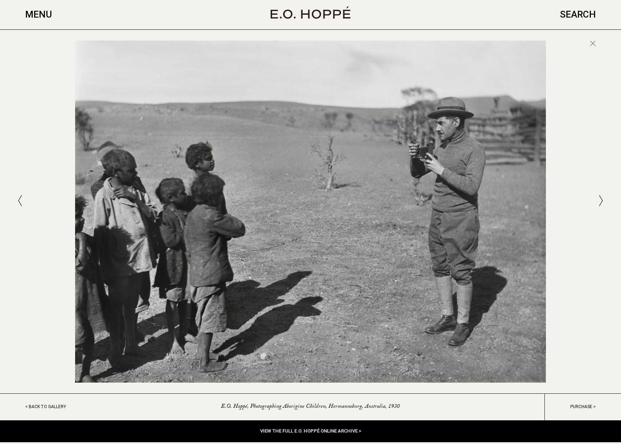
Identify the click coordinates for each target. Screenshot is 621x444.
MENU (38, 14)
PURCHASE (581, 406)
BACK (47, 406)
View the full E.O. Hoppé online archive (309, 431)
